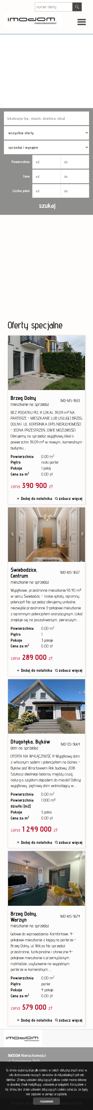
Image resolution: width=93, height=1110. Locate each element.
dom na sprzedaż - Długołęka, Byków (46, 763)
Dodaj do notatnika (36, 498)
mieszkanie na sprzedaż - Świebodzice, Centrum (46, 591)
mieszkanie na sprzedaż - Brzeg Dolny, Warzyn (46, 938)
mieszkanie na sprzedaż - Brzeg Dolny (46, 420)
